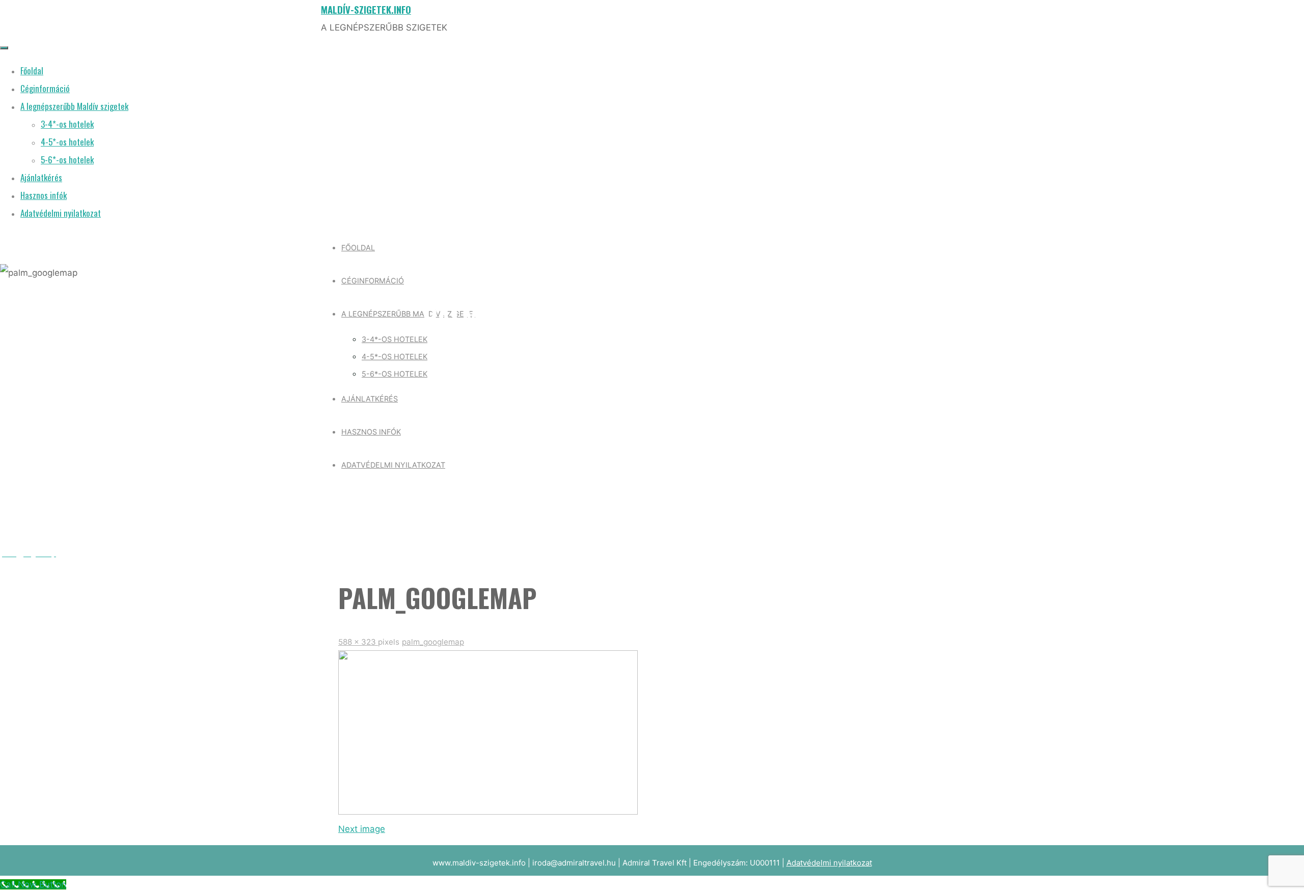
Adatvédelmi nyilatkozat (829, 863)
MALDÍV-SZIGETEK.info (366, 9)
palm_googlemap (433, 642)
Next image (361, 829)
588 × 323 (358, 642)
